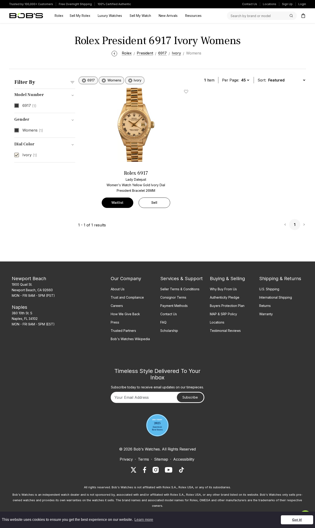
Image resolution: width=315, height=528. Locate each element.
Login (302, 4)
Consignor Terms (173, 297)
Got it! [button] (297, 520)
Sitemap (161, 459)
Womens (32, 130)
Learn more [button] (143, 520)
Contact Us (249, 4)
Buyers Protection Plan (227, 306)
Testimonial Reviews (225, 331)
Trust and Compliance (127, 297)
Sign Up (287, 4)
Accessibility (183, 459)
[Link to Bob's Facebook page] (144, 470)
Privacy (126, 459)
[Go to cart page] (303, 15)
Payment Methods (174, 306)
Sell (154, 202)
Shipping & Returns (280, 278)
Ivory (29, 155)
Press (115, 322)
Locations (269, 4)
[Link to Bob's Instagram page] (155, 470)
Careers (117, 306)
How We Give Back (125, 314)
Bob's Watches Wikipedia (130, 339)
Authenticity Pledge (224, 297)
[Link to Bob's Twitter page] (133, 470)
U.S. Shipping (269, 289)
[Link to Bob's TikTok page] (181, 470)
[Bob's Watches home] (26, 15)
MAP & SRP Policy (223, 314)
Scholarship (169, 331)
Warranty (266, 314)
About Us (118, 289)
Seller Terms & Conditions (179, 289)
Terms (143, 459)
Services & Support (181, 278)
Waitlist (117, 202)
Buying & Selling (227, 278)
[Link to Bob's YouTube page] (168, 470)
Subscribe (190, 397)
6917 (29, 105)
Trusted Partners (123, 331)
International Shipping (275, 297)
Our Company (126, 278)
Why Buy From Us (223, 289)
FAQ (163, 322)
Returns (265, 306)
